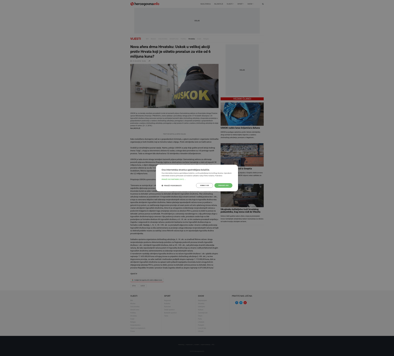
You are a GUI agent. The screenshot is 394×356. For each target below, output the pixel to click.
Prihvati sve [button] (223, 185)
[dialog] (197, 178)
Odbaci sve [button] (204, 185)
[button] (197, 179)
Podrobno (218, 175)
